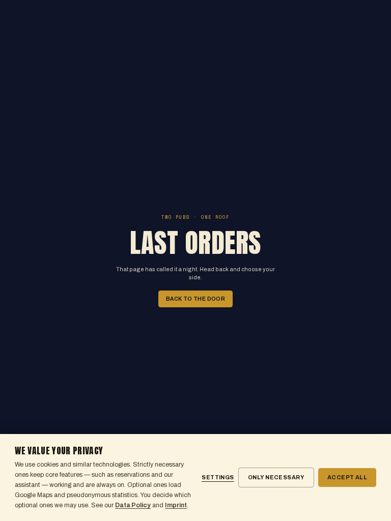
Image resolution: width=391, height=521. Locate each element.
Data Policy (133, 505)
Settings (218, 477)
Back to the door (196, 299)
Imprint (176, 505)
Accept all (347, 477)
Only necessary (276, 477)
